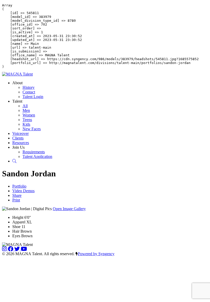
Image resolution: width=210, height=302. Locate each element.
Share (17, 195)
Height (17, 217)
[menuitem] (29, 87)
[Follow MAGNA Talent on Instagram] (5, 249)
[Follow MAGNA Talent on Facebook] (11, 249)
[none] (17, 83)
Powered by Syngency (96, 254)
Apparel (18, 222)
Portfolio (19, 186)
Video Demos (23, 191)
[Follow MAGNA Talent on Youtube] (24, 249)
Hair (15, 231)
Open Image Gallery (69, 209)
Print (16, 200)
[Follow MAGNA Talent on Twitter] (17, 249)
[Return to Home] (17, 74)
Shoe (16, 226)
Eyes (16, 236)
